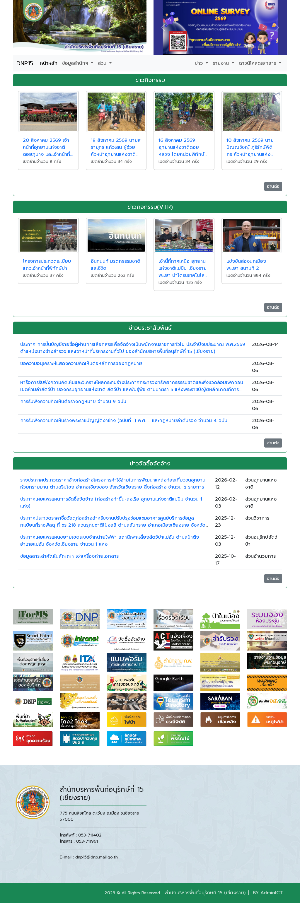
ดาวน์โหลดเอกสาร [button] (258, 63)
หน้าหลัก (48, 63)
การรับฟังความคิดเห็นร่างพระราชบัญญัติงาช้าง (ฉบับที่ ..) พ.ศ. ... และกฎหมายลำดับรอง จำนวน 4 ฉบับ (123, 420)
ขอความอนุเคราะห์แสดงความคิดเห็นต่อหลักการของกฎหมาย (81, 363)
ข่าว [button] (199, 63)
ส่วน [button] (103, 63)
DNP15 (24, 63)
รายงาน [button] (222, 63)
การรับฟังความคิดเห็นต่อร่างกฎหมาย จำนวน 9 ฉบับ (73, 401)
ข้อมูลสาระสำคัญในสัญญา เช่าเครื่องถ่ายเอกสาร (69, 556)
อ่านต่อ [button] (273, 186)
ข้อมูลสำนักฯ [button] (76, 63)
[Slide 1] (178, 47)
